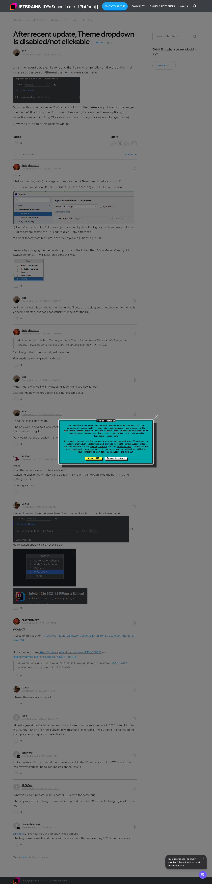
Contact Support (115, 6)
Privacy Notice (98, 446)
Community (138, 6)
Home (25, 6)
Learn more (112, 436)
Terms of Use (124, 446)
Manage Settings (116, 458)
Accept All (93, 458)
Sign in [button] (184, 6)
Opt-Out (129, 452)
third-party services (82, 449)
